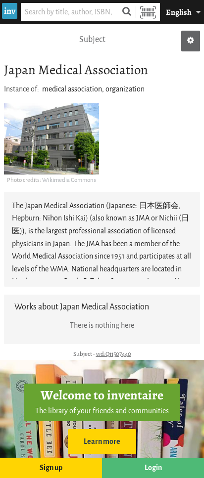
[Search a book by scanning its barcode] (148, 12)
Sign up (51, 468)
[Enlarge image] (51, 138)
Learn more (102, 441)
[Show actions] (190, 41)
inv (9, 11)
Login (153, 468)
